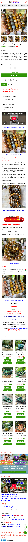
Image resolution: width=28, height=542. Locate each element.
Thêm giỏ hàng (14, 72)
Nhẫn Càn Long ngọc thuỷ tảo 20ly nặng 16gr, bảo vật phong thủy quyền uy (7, 434)
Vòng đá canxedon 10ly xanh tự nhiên (21, 353)
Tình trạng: (3, 64)
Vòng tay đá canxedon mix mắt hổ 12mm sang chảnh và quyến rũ (21, 434)
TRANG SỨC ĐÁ (10, 5)
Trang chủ (3, 5)
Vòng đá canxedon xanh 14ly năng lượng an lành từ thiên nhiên (21, 380)
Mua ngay (14, 75)
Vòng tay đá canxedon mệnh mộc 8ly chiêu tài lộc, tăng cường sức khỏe (7, 353)
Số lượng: (3, 68)
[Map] (25, 270)
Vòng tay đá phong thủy (20, 5)
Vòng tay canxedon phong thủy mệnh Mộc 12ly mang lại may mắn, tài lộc (7, 380)
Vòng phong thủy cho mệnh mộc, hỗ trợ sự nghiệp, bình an (7, 407)
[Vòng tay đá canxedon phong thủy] (14, 2)
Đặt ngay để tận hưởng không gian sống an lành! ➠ (14, 471)
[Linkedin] (11, 80)
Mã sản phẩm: (4, 50)
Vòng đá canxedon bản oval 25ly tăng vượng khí (21, 407)
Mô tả (3, 84)
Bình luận (10, 84)
